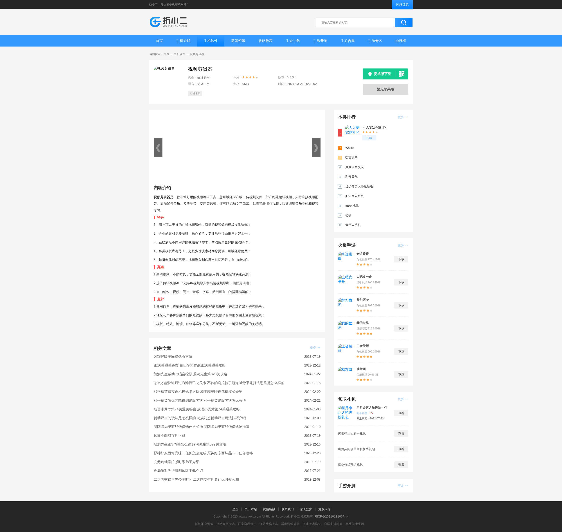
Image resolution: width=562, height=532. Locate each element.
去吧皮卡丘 (364, 277)
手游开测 (320, 41)
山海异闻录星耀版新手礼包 (356, 449)
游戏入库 (324, 509)
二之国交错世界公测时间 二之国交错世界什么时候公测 (196, 479)
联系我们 (287, 509)
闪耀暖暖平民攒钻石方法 (173, 356)
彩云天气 (351, 176)
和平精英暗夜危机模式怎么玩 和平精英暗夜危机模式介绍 (198, 392)
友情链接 (269, 509)
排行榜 (400, 41)
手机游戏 (183, 41)
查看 (401, 413)
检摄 (348, 215)
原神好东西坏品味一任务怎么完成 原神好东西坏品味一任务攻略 (203, 453)
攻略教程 (266, 41)
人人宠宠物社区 (374, 127)
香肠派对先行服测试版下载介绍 (178, 471)
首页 (159, 41)
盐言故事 (351, 157)
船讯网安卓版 (354, 196)
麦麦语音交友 (354, 167)
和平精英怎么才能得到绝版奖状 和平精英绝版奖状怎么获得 (200, 400)
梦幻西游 (363, 300)
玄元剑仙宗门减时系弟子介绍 (176, 462)
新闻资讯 (238, 41)
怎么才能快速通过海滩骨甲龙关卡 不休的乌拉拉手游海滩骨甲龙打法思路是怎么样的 (219, 383)
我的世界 (363, 323)
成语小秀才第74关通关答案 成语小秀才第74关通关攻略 (197, 409)
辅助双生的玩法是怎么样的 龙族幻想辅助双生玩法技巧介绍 (200, 418)
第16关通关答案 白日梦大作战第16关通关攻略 (190, 365)
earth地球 (352, 205)
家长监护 (306, 509)
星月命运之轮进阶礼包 (372, 407)
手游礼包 (293, 41)
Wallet (349, 147)
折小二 (153, 4)
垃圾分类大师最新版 (359, 186)
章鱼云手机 (353, 225)
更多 (313, 347)
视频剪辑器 (197, 54)
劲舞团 (361, 369)
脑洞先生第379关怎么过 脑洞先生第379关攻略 (190, 444)
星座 (235, 509)
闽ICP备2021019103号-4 (331, 516)
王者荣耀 (363, 346)
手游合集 (348, 41)
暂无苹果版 (385, 89)
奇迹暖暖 (363, 253)
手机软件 (211, 41)
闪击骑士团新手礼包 (352, 433)
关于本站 (251, 509)
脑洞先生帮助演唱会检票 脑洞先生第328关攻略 (190, 374)
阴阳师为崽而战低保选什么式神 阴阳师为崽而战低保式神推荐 (201, 427)
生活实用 (195, 93)
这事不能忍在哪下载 (169, 435)
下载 (369, 137)
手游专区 (375, 41)
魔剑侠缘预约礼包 (350, 464)
